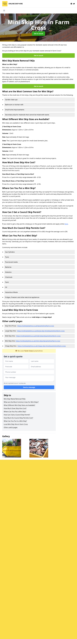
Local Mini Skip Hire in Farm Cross (16, 424)
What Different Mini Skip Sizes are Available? (19, 405)
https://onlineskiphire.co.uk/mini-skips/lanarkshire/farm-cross (38, 341)
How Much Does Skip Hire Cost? (15, 408)
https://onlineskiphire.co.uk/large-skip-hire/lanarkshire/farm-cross (41, 331)
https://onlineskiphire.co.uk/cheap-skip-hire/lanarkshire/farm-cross (42, 346)
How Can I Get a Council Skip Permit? (17, 415)
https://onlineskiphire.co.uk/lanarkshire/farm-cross (35, 326)
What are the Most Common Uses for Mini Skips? (21, 402)
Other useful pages (10, 427)
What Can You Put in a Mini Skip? (15, 421)
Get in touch (38, 34)
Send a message (29, 387)
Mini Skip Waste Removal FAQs (15, 399)
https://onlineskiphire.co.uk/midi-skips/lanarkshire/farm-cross (38, 336)
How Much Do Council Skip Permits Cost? (18, 418)
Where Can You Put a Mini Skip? (15, 412)
